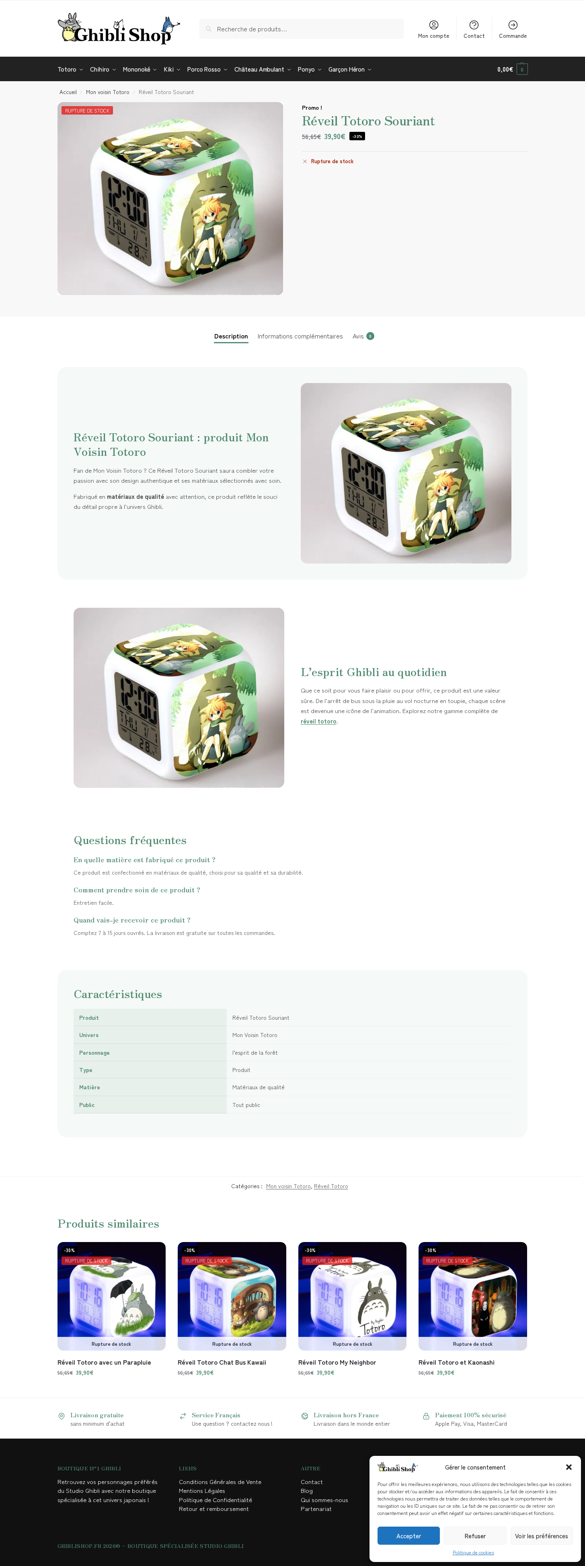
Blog (307, 1490)
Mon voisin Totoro (107, 92)
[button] (569, 1467)
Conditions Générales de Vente (222, 1481)
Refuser (475, 1535)
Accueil (68, 92)
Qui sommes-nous (325, 1499)
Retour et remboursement (214, 1508)
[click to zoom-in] (170, 198)
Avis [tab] (362, 335)
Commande (513, 35)
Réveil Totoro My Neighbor (337, 1362)
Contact (474, 35)
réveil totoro (319, 721)
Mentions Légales (203, 1490)
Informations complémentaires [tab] (300, 335)
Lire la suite (111, 1390)
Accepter (408, 1535)
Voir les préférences (541, 1535)
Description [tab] (231, 335)
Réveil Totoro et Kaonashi (457, 1362)
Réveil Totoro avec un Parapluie (104, 1362)
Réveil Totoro (331, 1186)
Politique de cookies (473, 1552)
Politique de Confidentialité (215, 1499)
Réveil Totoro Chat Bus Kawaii (222, 1362)
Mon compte (433, 35)
